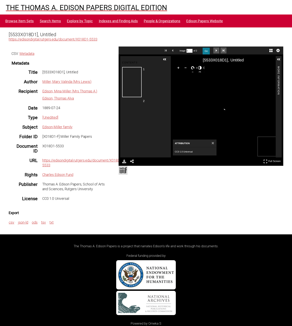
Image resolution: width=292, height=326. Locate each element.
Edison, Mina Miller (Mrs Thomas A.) (69, 91)
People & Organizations (162, 21)
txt (51, 222)
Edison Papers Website (204, 21)
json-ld (23, 222)
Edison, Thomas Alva (58, 98)
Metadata (26, 53)
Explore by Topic (80, 21)
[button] (166, 61)
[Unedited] (50, 117)
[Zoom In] (179, 68)
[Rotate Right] (193, 68)
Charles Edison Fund (57, 175)
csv (11, 222)
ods (35, 222)
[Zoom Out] (186, 68)
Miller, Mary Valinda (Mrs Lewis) (66, 82)
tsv (43, 222)
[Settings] (278, 50)
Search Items (50, 21)
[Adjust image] (200, 68)
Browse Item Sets (19, 21)
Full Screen (275, 160)
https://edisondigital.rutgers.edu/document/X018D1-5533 (53, 39)
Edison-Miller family (57, 127)
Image (183, 50)
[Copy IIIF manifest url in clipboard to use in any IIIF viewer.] (123, 170)
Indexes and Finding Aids (118, 21)
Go (206, 51)
